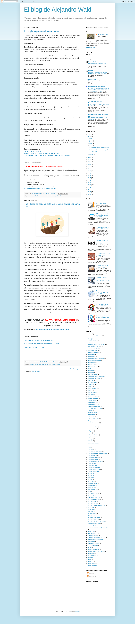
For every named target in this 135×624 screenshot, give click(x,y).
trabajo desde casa (93, 545)
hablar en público (92, 427)
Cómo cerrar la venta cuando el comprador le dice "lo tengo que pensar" (103, 279)
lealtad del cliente (92, 435)
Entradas (91, 573)
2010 (89, 189)
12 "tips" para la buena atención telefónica (102, 304)
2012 (89, 185)
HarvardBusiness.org (94, 62)
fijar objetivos (52, 195)
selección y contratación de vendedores (98, 528)
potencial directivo (93, 489)
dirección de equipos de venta (37, 364)
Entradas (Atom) (36, 371)
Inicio (53, 369)
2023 (89, 159)
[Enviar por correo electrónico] (59, 194)
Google (90, 421)
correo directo (91, 364)
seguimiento (91, 526)
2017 (89, 173)
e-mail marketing (92, 382)
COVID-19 (90, 368)
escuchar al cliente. (93, 404)
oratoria (90, 479)
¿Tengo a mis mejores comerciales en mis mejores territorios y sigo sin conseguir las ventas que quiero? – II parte (98, 90)
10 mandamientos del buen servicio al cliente (103, 254)
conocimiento (91, 362)
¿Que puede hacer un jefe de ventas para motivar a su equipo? (42, 343)
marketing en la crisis (93, 459)
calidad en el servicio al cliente (96, 344)
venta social (91, 553)
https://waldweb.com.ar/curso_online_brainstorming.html (40, 188)
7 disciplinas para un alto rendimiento (41, 31)
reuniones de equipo (93, 520)
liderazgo (58, 364)
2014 (89, 180)
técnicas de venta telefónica (95, 539)
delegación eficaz (92, 374)
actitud (89, 334)
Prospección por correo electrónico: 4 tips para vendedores (102, 292)
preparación (91, 495)
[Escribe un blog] (61, 194)
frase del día (91, 417)
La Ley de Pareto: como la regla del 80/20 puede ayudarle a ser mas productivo (46, 155)
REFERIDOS (91, 515)
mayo (91, 143)
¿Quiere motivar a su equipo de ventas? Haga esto (38, 340)
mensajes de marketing (94, 467)
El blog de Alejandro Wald (57, 9)
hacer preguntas (92, 429)
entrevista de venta (93, 392)
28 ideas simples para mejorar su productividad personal (41, 153)
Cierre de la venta (92, 350)
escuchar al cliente (93, 402)
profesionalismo (92, 501)
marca (89, 447)
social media (91, 531)
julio (90, 138)
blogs (89, 342)
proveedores (91, 509)
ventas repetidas (92, 565)
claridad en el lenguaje (94, 352)
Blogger (77, 611)
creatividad (91, 370)
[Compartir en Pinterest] (67, 194)
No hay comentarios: (51, 193)
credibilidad (91, 372)
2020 (89, 166)
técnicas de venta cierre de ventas (97, 537)
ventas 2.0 (90, 561)
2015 (89, 178)
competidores (91, 354)
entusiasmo (91, 394)
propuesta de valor (93, 503)
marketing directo (92, 455)
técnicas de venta (92, 535)
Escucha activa (92, 400)
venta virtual (91, 557)
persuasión (91, 481)
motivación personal (93, 471)
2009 (89, 192)
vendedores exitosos (93, 549)
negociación (91, 475)
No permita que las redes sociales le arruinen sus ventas (102, 317)
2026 (89, 134)
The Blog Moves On (93, 81)
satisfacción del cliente (94, 523)
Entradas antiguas (75, 369)
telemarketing (91, 541)
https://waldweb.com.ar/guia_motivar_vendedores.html (52, 329)
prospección (91, 507)
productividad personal (94, 499)
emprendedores (92, 388)
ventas (89, 559)
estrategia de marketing (94, 406)
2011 (89, 187)
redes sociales (92, 513)
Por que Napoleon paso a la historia (34, 347)
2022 (89, 161)
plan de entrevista (92, 483)
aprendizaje (45, 195)
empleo (90, 386)
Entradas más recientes (31, 369)
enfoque (90, 390)
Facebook (90, 410)
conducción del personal (94, 360)
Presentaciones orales (94, 497)
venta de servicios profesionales (96, 551)
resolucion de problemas (94, 517)
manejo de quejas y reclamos (96, 445)
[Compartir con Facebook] (65, 194)
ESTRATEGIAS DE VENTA (95, 408)
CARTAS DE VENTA (93, 348)
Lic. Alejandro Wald (103, 34)
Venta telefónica (92, 555)
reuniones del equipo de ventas (96, 521)
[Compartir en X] (63, 194)
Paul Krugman (92, 79)
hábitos (90, 425)
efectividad (91, 384)
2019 (89, 168)
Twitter (89, 547)
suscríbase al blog (93, 533)
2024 (89, 157)
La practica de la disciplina (32, 151)
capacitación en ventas (94, 346)
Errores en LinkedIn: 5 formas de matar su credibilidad (102, 242)
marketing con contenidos (95, 451)
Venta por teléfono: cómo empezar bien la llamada (102, 227)
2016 (89, 175)
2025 (89, 136)
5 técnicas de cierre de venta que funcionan (102, 266)
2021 (89, 164)
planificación (58, 195)
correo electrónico (92, 366)
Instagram (90, 431)
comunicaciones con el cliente (96, 358)
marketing (90, 449)
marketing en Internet (93, 457)
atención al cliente (93, 340)
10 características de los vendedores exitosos (102, 202)
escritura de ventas (93, 398)
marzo (91, 154)
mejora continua (92, 463)
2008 (89, 194)
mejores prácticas (92, 465)
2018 (89, 171)
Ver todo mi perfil (90, 47)
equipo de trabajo (92, 396)
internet (90, 433)
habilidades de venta (93, 423)
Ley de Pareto (91, 437)
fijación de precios (93, 412)
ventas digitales (92, 563)
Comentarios (92, 576)
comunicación (91, 356)
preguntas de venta (93, 493)
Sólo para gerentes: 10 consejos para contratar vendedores (102, 215)
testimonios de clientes (94, 543)
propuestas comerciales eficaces (96, 505)
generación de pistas (93, 418)
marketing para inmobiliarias (95, 461)
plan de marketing (92, 485)
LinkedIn (90, 441)
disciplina (90, 380)
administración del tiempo (36, 195)
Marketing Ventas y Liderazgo (96, 86)
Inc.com (90, 70)
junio (90, 141)
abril (90, 145)
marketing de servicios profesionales (97, 453)
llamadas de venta (93, 443)
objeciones (91, 477)
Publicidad (90, 511)
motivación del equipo (94, 469)
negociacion (91, 473)
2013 (89, 182)
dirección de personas (50, 364)
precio (89, 491)
